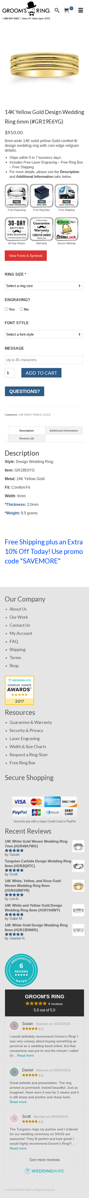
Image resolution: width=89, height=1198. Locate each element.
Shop (14, 665)
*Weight (12, 513)
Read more (25, 1055)
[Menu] (81, 10)
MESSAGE (14, 348)
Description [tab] (26, 430)
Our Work (18, 617)
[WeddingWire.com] (44, 1173)
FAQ (13, 641)
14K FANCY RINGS (30, 414)
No (26, 309)
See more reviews (44, 1160)
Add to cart (41, 373)
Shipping (17, 649)
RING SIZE (15, 274)
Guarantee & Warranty (30, 722)
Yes (11, 309)
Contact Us (19, 625)
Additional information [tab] (64, 430)
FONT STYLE (17, 323)
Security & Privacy (26, 730)
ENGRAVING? (17, 300)
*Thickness (15, 504)
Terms (15, 657)
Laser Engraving (24, 738)
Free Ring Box (22, 762)
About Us (18, 608)
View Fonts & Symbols (25, 256)
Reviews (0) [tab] (26, 438)
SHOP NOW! (21, 575)
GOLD (47, 414)
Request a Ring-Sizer (28, 754)
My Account (20, 633)
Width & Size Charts (27, 746)
